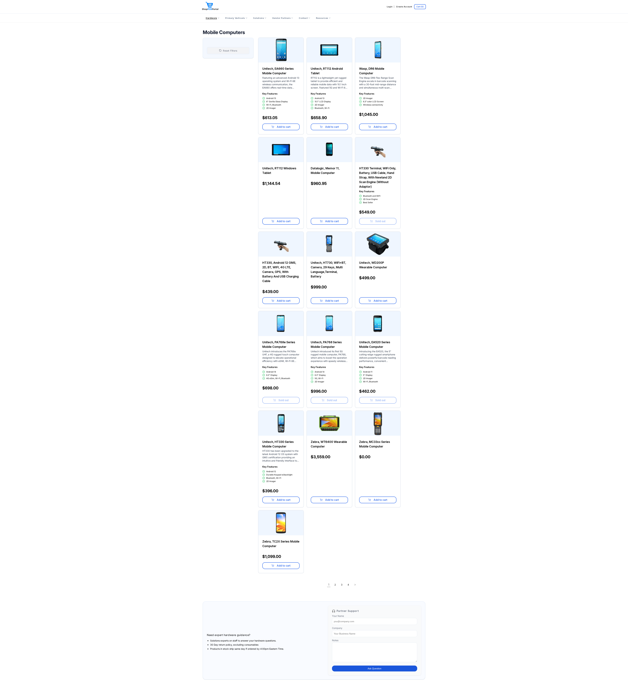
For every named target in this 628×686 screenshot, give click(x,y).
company (337, 628)
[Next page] (354, 584)
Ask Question (374, 668)
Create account (404, 6)
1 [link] (328, 584)
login (389, 6)
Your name (338, 616)
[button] (420, 6)
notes (335, 640)
